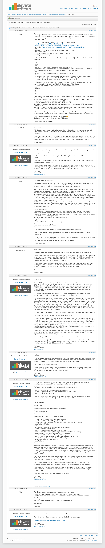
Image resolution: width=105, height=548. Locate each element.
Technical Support (16, 14)
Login (96, 5)
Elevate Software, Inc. (20, 152)
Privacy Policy (84, 536)
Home (8, 14)
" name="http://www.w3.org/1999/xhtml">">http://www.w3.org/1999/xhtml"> (64, 47)
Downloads (87, 9)
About (95, 9)
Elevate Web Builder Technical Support (31, 14)
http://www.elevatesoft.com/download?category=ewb (49, 520)
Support (78, 9)
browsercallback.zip (45, 486)
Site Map (94, 536)
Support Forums (47, 14)
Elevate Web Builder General (59, 14)
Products (63, 9)
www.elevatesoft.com (40, 174)
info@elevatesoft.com (92, 540)
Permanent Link (92, 30)
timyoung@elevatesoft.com (21, 165)
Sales (71, 9)
